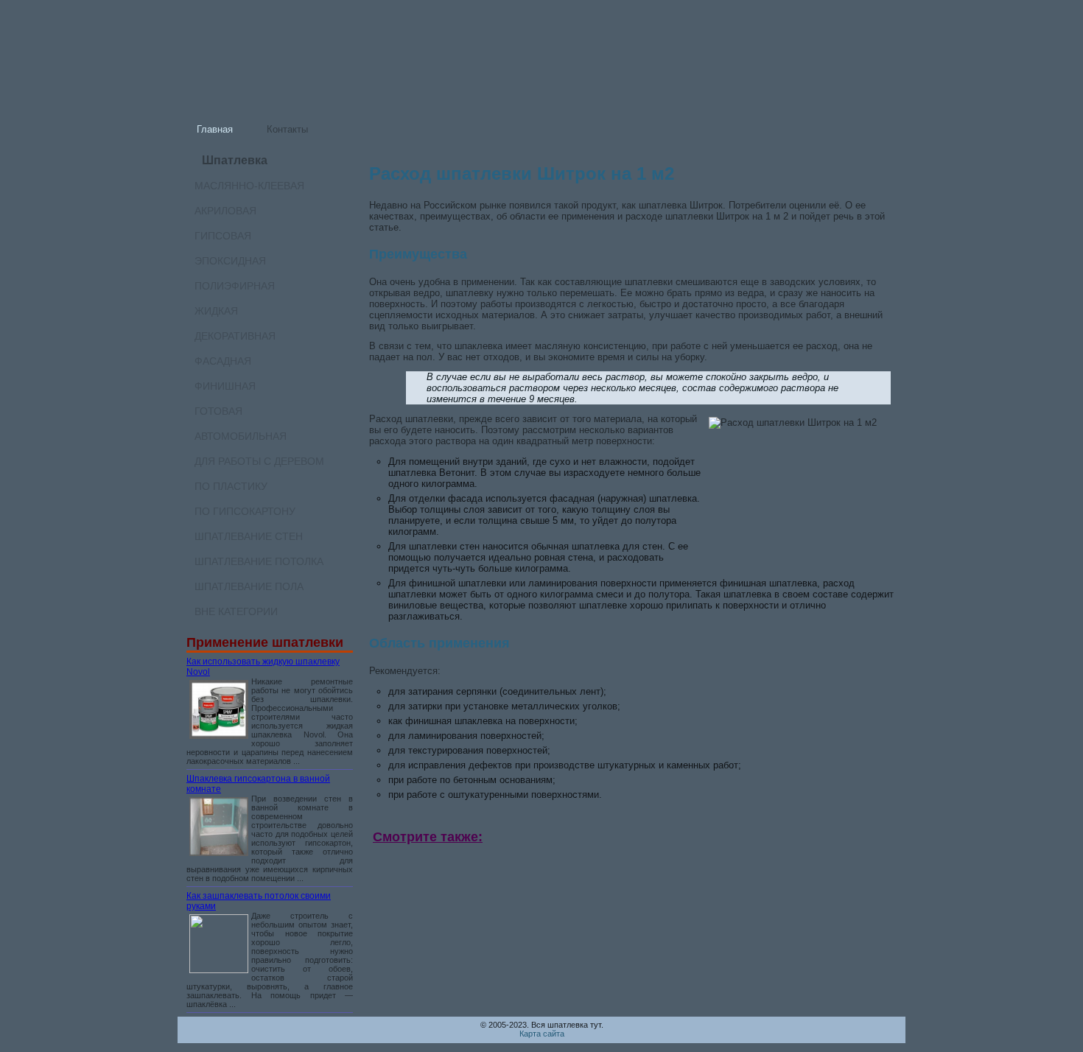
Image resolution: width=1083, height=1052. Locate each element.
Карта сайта (541, 1033)
